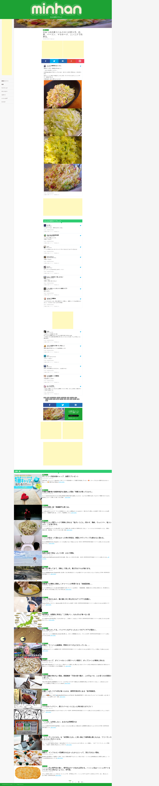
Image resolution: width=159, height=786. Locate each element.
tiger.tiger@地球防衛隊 (53, 235)
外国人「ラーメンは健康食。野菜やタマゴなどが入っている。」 (66, 645)
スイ (49, 247)
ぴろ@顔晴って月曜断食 (53, 376)
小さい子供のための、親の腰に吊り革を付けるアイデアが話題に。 (67, 599)
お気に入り (57, 194)
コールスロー (64, 397)
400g (45, 397)
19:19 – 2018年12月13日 (49, 241)
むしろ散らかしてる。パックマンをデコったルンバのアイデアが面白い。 (69, 630)
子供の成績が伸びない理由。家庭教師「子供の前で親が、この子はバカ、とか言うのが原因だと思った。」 (76, 677)
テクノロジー (45, 704)
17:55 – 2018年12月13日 (49, 340)
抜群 (65, 399)
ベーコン (72, 397)
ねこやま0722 (51, 386)
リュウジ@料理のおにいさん (54, 66)
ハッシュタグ (5, 98)
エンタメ (4, 101)
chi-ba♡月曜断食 (51, 299)
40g (48, 397)
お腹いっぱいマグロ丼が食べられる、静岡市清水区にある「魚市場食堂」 (69, 691)
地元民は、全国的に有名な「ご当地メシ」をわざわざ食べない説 (66, 614)
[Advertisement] (52, 49)
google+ (71, 61)
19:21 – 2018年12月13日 (49, 229)
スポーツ (4, 94)
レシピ (47, 399)
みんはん (52, 38)
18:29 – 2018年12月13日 (49, 293)
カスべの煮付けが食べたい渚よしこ (56, 346)
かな (50, 332)
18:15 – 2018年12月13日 (49, 304)
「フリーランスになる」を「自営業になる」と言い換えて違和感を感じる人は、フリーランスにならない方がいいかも (77, 738)
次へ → (82, 781)
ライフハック (45, 658)
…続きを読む (62, 482)
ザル (68, 397)
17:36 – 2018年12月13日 (49, 392)
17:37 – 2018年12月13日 (49, 370)
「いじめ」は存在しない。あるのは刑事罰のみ (59, 722)
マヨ (76, 397)
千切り (51, 399)
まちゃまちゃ (51, 257)
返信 (46, 194)
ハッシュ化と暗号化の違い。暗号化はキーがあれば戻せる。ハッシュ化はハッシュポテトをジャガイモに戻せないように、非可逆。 (76, 769)
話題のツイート (45, 29)
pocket (80, 61)
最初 (68, 399)
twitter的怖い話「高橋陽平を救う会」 (56, 507)
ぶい (51, 356)
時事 (3, 84)
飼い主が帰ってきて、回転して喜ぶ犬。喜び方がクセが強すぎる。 (67, 568)
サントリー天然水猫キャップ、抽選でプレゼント (60, 476)
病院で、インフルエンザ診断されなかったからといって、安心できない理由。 (71, 752)
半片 (54, 399)
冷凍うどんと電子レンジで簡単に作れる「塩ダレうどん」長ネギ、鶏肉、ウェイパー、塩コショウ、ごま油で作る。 (77, 523)
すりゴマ (58, 397)
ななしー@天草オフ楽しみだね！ (55, 277)
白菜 (78, 399)
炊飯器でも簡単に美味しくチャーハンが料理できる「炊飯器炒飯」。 (67, 584)
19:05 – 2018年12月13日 (49, 261)
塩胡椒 (58, 399)
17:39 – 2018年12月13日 (49, 360)
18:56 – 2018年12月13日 (49, 283)
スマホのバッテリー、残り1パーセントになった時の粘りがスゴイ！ (67, 706)
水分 (71, 399)
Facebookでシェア (45, 61)
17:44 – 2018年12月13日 (49, 350)
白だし (75, 399)
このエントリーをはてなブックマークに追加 (63, 61)
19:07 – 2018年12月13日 (49, 251)
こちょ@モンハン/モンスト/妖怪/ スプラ (57, 289)
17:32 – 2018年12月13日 (49, 192)
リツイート (51, 194)
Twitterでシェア (54, 61)
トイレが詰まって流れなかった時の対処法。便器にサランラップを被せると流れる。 (73, 538)
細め (47, 400)
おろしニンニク (53, 397)
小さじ (62, 399)
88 (78, 781)
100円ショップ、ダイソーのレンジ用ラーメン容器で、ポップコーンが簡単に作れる (73, 660)
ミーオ (49, 225)
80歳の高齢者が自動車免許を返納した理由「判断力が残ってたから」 (67, 492)
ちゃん (49, 267)
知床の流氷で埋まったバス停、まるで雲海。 (58, 553)
